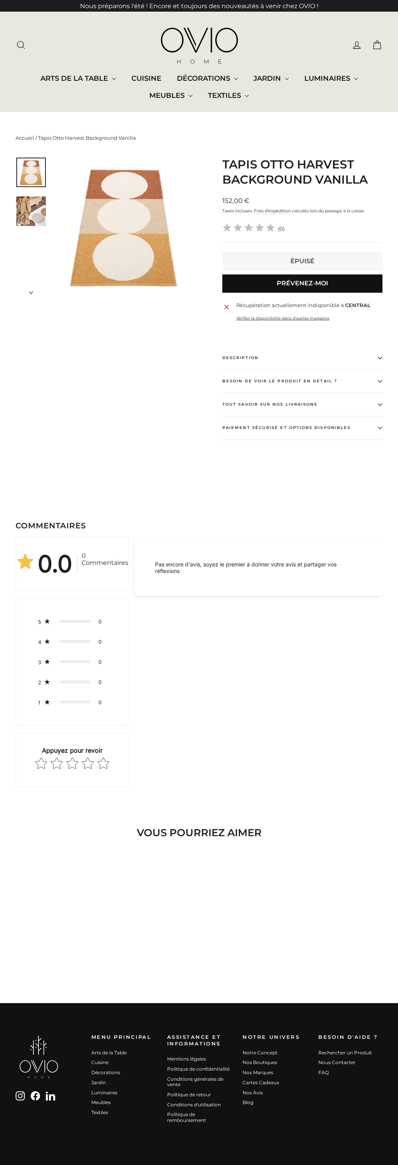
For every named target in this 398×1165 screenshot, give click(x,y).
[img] (248, 228)
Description (240, 357)
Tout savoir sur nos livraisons (269, 404)
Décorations (204, 78)
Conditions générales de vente (195, 1082)
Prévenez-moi (302, 283)
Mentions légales (186, 1059)
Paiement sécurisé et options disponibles (286, 427)
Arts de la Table (75, 78)
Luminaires (328, 78)
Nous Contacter (337, 1062)
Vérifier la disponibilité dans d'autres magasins (282, 318)
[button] (72, 622)
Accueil (25, 138)
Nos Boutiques (260, 1062)
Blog (248, 1102)
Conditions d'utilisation (194, 1105)
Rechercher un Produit (345, 1053)
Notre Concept (260, 1053)
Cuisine (146, 78)
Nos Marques (258, 1072)
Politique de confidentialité (198, 1069)
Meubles (168, 95)
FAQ (323, 1072)
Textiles (225, 95)
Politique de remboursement (186, 1117)
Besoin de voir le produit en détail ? (279, 381)
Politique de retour (189, 1094)
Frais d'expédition (272, 211)
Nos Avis (253, 1093)
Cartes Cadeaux (261, 1082)
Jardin (268, 78)
